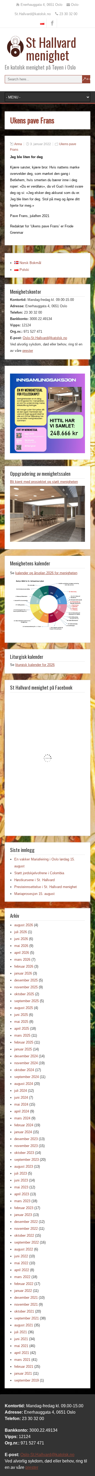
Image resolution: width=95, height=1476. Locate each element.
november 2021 (26, 1304)
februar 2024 (23, 1125)
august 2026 (23, 925)
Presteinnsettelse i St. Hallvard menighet (45, 887)
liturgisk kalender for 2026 (35, 665)
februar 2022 (23, 1284)
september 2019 (26, 1380)
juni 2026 (21, 939)
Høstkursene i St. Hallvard (34, 880)
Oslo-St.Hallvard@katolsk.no (45, 338)
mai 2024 (21, 1104)
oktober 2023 (24, 1153)
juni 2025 (21, 1015)
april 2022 (21, 1270)
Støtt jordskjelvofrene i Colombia (39, 873)
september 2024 (26, 1077)
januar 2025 (23, 1049)
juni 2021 (21, 1339)
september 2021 (26, 1318)
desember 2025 (26, 980)
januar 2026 (23, 973)
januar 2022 (23, 1291)
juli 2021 (20, 1332)
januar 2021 (23, 1373)
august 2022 (23, 1249)
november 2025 (26, 987)
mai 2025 (21, 1022)
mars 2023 (22, 1201)
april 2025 (21, 1029)
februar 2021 (23, 1367)
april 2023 (21, 1194)
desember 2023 (26, 1139)
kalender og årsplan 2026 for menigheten (46, 573)
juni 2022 (21, 1256)
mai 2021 (21, 1346)
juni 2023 (21, 1180)
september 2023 (26, 1160)
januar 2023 (23, 1215)
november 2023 (26, 1146)
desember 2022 (26, 1222)
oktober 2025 (24, 994)
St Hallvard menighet (51, 48)
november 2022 (26, 1229)
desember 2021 (26, 1298)
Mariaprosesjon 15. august (34, 894)
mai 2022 (21, 1263)
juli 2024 (20, 1091)
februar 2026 (23, 966)
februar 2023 (23, 1208)
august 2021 (23, 1325)
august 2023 (23, 1166)
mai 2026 (21, 946)
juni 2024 (21, 1098)
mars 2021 (22, 1360)
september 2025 (26, 1001)
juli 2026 (20, 932)
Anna (18, 144)
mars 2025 (22, 1035)
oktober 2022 (24, 1235)
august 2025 (23, 1008)
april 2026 (21, 953)
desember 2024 (26, 1056)
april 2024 (21, 1111)
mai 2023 (21, 1187)
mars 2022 (22, 1277)
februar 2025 (23, 1042)
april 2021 (21, 1353)
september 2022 (26, 1242)
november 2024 (26, 1063)
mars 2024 (22, 1118)
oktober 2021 (24, 1311)
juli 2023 (20, 1173)
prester (27, 351)
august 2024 (23, 1084)
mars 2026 (22, 960)
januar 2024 (23, 1132)
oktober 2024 (24, 1070)
